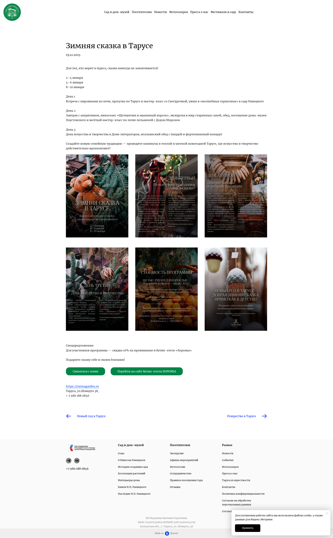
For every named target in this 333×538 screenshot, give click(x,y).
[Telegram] (68, 460)
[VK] (77, 460)
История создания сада (133, 466)
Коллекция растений (131, 473)
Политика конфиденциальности (243, 493)
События (227, 460)
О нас (121, 453)
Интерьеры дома (129, 480)
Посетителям (142, 12)
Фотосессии (177, 466)
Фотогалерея (178, 12)
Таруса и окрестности (236, 480)
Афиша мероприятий (184, 460)
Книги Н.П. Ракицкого (132, 487)
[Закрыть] (327, 513)
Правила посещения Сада (186, 480)
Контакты (245, 12)
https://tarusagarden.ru (82, 386)
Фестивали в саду (223, 12)
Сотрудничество (180, 473)
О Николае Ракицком (131, 460)
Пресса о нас (199, 12)
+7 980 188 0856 (77, 468)
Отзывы (175, 487)
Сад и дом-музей (116, 12)
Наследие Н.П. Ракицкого (134, 493)
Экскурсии (176, 453)
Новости (160, 12)
